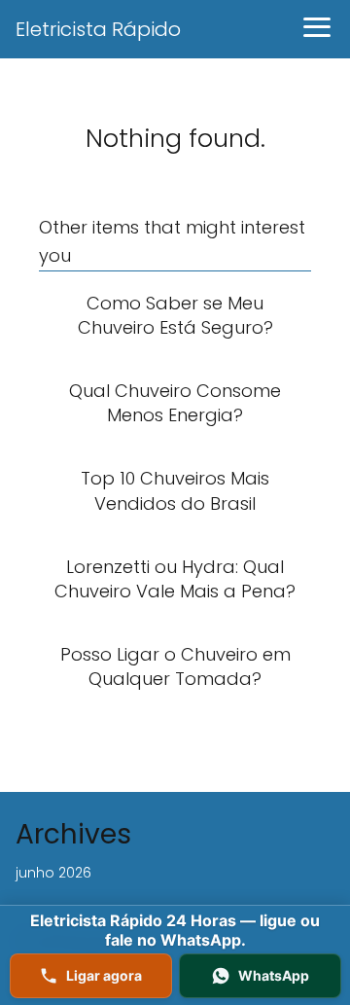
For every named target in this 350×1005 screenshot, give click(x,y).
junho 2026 (53, 872)
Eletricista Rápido (98, 29)
